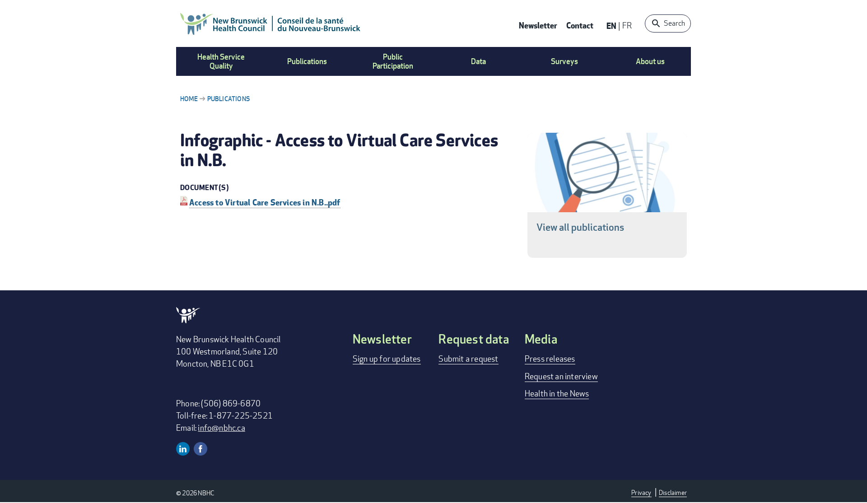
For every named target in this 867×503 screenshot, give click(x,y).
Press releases (550, 358)
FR (627, 25)
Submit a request (468, 358)
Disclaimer (673, 492)
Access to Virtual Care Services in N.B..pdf (264, 202)
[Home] (270, 23)
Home (189, 98)
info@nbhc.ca (221, 427)
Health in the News (557, 393)
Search (674, 23)
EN (611, 25)
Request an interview (561, 376)
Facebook (200, 449)
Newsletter (538, 25)
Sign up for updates (387, 358)
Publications (228, 98)
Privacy (641, 492)
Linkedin (183, 449)
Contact (579, 25)
